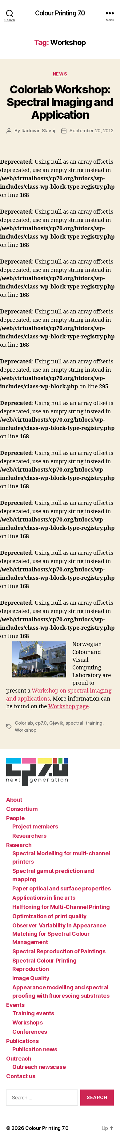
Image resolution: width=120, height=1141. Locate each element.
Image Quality (31, 978)
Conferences (29, 1032)
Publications (22, 1041)
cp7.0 (41, 723)
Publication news (34, 1049)
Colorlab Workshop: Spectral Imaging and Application (60, 102)
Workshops (27, 1022)
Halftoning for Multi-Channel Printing (61, 907)
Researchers (29, 835)
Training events (33, 1013)
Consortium (22, 809)
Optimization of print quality (49, 916)
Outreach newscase (39, 1067)
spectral (74, 723)
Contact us (20, 1076)
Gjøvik (56, 723)
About (14, 799)
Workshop (25, 730)
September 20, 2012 (91, 130)
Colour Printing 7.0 (60, 13)
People (15, 818)
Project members (35, 826)
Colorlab (24, 723)
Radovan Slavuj (38, 130)
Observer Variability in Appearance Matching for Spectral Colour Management (59, 933)
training (94, 723)
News (60, 73)
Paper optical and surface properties (61, 888)
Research (19, 845)
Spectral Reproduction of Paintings (59, 951)
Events (15, 1005)
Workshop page (68, 706)
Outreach (18, 1058)
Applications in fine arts (43, 897)
